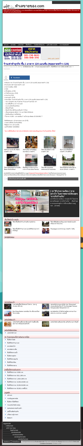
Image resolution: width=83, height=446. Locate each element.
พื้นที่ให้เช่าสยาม (12, 365)
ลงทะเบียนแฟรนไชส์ (16, 432)
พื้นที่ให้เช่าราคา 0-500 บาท (15, 372)
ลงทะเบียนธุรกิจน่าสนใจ (20, 437)
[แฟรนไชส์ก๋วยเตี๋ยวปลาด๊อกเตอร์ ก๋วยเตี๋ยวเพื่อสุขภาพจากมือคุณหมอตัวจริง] (8, 326)
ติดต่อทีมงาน (7, 442)
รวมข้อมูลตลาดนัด (12, 398)
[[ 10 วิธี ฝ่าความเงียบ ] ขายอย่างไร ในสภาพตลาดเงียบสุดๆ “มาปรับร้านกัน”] (27, 212)
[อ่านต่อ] (57, 205)
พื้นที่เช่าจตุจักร (11, 356)
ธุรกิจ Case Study (11, 428)
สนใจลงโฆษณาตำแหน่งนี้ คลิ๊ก (17, 179)
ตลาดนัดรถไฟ (11, 346)
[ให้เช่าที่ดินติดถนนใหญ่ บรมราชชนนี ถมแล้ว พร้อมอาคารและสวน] (46, 226)
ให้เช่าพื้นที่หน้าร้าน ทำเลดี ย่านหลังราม (24, 222)
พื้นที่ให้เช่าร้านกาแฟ (13, 343)
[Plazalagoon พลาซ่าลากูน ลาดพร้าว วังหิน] (46, 233)
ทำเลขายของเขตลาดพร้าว (42, 67)
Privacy (60, 441)
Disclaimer (49, 443)
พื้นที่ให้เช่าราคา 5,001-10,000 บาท (61, 67)
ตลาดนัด (13, 45)
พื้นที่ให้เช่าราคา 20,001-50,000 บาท (17, 385)
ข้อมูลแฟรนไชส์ (7, 424)
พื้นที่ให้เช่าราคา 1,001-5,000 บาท (17, 379)
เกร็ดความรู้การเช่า (12, 414)
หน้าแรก (6, 45)
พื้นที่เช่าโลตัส (11, 339)
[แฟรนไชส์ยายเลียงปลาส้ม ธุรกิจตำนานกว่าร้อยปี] (46, 326)
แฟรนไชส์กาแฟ (11, 333)
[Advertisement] (41, 28)
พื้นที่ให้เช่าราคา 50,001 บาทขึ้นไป (17, 388)
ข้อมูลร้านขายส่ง (14, 430)
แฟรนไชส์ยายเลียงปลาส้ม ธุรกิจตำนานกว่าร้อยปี (64, 322)
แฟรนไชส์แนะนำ (10, 319)
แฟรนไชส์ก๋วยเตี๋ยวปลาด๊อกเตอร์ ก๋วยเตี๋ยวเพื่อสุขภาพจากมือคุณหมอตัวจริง (26, 322)
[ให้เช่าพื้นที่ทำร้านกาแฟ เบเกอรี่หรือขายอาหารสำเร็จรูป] (8, 233)
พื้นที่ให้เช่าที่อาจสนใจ (12, 219)
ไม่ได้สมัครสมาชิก (28, 67)
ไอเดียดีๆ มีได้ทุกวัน (39, 45)
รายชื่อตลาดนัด (9, 426)
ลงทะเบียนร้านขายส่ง (23, 439)
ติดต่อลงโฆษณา (16, 442)
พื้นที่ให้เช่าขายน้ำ (12, 352)
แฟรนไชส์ (20, 45)
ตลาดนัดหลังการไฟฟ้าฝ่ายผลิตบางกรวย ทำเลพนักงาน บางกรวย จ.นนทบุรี (63, 312)
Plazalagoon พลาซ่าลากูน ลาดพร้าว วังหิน (63, 229)
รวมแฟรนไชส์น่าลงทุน (13, 405)
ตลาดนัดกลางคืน (12, 349)
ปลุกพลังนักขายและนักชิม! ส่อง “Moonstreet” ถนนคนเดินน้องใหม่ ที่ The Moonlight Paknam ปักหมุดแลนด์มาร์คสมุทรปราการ (64, 306)
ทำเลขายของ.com (39, 441)
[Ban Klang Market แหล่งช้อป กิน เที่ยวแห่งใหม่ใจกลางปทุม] (8, 315)
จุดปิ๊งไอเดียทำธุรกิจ (13, 411)
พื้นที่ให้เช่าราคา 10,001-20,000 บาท (17, 382)
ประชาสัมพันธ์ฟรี (64, 45)
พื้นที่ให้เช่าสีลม (11, 362)
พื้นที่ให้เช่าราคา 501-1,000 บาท (16, 375)
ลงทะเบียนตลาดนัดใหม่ (18, 435)
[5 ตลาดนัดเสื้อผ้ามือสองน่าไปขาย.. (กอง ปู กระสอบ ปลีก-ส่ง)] (8, 308)
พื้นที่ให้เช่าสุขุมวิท (12, 359)
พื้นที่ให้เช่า (29, 45)
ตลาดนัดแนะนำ (10, 302)
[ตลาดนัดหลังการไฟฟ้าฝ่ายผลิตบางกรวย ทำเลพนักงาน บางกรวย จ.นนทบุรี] (46, 315)
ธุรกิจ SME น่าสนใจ (52, 45)
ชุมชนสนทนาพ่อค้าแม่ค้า (14, 408)
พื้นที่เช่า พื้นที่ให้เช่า (13, 402)
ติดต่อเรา (9, 418)
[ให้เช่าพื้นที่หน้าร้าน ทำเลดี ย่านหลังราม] (8, 226)
